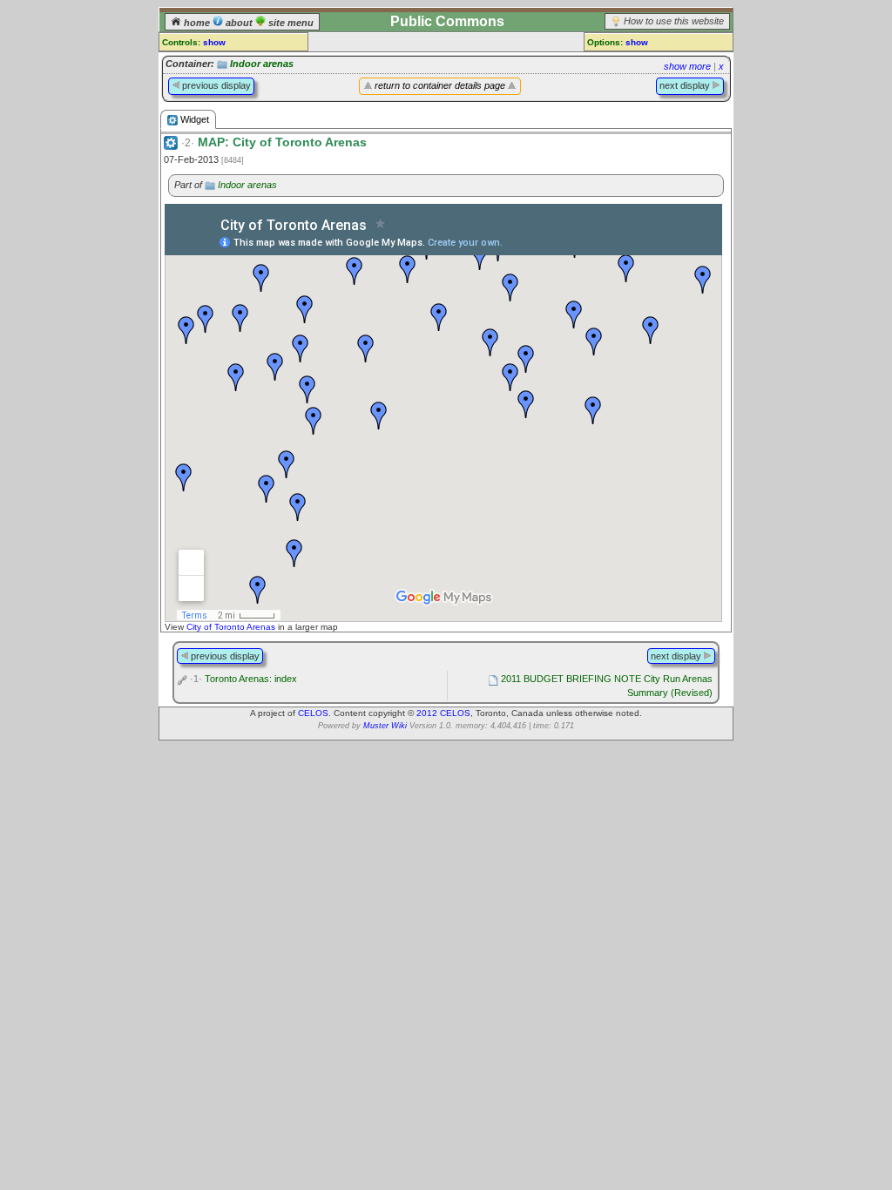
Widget (193, 119)
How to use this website (674, 21)
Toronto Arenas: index (243, 678)
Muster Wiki (385, 725)
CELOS (313, 713)
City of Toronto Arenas (230, 627)
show (214, 42)
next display (686, 85)
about (239, 22)
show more (687, 66)
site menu (290, 22)
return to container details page (440, 85)
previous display (215, 85)
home (197, 22)
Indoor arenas (262, 63)
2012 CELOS (443, 713)
